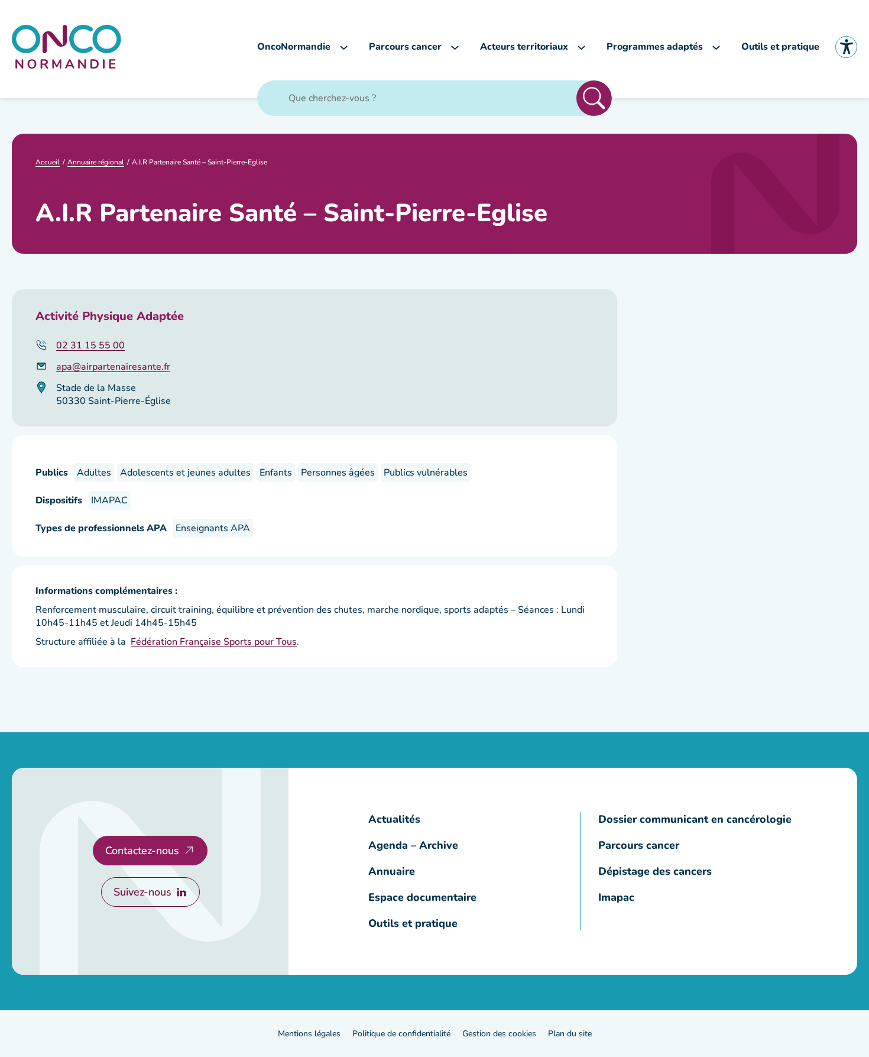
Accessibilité (846, 47)
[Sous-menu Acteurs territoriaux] (581, 47)
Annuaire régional (95, 162)
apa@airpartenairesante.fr (113, 366)
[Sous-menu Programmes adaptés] (716, 47)
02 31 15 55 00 (90, 345)
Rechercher (594, 98)
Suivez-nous (142, 892)
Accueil (47, 162)
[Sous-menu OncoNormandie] (343, 47)
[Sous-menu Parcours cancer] (454, 47)
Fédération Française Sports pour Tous (214, 641)
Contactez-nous (142, 850)
